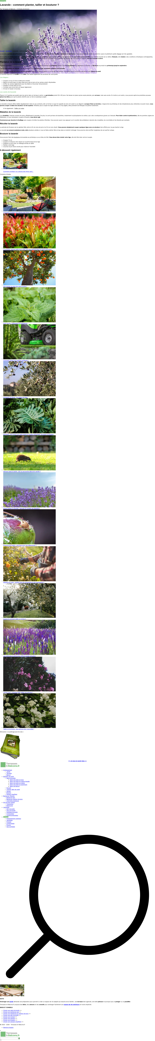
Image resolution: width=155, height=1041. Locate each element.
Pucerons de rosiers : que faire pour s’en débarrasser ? (19, 545)
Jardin (8, 771)
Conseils (5, 817)
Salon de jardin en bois (17, 780)
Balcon (8, 775)
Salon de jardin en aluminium (18, 784)
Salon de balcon (15, 786)
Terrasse (9, 773)
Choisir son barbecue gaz (11, 1012)
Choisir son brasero (9, 1020)
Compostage (10, 823)
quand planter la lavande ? (20, 65)
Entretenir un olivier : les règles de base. (15, 397)
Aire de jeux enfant (9, 802)
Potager (8, 822)
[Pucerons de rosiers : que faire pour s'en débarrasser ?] (29, 544)
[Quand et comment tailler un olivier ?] (29, 617)
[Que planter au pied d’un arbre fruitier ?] (29, 285)
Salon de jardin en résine (17, 783)
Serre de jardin (10, 810)
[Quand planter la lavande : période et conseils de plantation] (29, 507)
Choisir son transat (9, 1017)
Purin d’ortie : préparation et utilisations (15, 323)
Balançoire (9, 805)
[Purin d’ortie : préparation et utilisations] (29, 322)
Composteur (10, 814)
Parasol (8, 788)
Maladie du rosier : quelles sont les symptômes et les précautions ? (23, 582)
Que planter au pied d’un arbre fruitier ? (15, 286)
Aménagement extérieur (13, 818)
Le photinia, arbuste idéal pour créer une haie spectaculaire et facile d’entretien (27, 249)
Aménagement (7, 770)
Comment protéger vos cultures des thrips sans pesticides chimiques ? (24, 212)
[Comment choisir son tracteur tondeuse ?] (29, 359)
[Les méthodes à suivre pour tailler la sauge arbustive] (29, 654)
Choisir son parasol (9, 1018)
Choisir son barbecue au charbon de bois (15, 1013)
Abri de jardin (10, 809)
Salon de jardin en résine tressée (20, 781)
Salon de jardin (11, 778)
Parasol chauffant (11, 794)
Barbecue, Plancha (8, 796)
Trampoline (9, 804)
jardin (11, 1001)
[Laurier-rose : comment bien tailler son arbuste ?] (29, 691)
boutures (17, 137)
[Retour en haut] (0, 1040)
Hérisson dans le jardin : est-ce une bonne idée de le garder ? (22, 471)
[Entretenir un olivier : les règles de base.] (29, 396)
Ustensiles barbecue (12, 801)
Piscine (8, 825)
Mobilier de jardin (8, 776)
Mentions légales (8, 1027)
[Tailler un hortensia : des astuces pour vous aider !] (29, 727)
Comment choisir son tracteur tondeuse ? (16, 360)
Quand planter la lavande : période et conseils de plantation (21, 508)
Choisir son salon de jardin (11, 1010)
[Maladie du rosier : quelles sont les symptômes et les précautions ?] (29, 581)
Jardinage (6, 807)
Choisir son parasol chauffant (12, 1021)
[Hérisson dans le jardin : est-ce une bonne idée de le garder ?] (29, 470)
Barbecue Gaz (10, 797)
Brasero (8, 793)
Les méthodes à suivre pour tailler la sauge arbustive (19, 656)
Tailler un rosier (19, 108)
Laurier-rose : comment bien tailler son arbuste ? (18, 692)
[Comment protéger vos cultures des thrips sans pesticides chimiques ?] (29, 211)
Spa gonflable (10, 827)
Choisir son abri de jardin (11, 1015)
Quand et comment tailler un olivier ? (14, 619)
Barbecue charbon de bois (14, 799)
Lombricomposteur (12, 815)
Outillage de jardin (12, 812)
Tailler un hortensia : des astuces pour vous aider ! (18, 729)
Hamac (8, 791)
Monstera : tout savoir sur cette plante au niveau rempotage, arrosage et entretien (28, 434)
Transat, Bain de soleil (13, 789)
